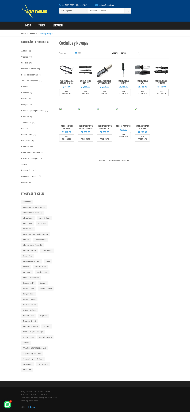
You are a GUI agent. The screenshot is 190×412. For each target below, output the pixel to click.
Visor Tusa (27, 370)
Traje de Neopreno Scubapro (33, 359)
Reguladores (26, 134)
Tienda (41, 25)
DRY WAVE (27, 272)
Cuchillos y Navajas (29, 158)
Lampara (43, 283)
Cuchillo (26, 267)
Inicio (28, 25)
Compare (75, 98)
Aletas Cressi (28, 218)
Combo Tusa (27, 256)
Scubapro (46, 326)
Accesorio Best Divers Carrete (34, 207)
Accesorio (27, 202)
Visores (24, 57)
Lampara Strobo (28, 294)
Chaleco (26, 240)
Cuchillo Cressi (40, 267)
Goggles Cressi (42, 272)
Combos (25, 116)
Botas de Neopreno (29, 75)
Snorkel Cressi (28, 337)
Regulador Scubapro (30, 326)
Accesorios (26, 122)
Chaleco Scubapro (29, 250)
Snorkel (24, 63)
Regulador (43, 316)
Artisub (31, 407)
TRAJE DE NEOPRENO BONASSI (34, 348)
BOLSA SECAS (28, 229)
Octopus (25, 104)
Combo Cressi (47, 250)
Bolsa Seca (42, 223)
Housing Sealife (29, 283)
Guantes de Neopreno (31, 278)
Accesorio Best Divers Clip (32, 213)
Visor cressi (27, 364)
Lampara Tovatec (29, 299)
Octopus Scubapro (29, 310)
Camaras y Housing (29, 176)
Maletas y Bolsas (28, 69)
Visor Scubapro (43, 364)
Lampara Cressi (29, 288)
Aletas (24, 51)
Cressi (48, 261)
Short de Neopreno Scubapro (33, 332)
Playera (24, 99)
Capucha (25, 92)
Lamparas (25, 140)
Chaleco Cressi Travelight (32, 245)
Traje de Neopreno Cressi (32, 353)
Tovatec (26, 343)
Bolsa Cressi (27, 223)
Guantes (24, 87)
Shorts (24, 164)
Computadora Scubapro (31, 261)
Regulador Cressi (29, 321)
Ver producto (66, 92)
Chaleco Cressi (40, 240)
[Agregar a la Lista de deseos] (71, 98)
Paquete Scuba (27, 170)
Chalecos (25, 146)
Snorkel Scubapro (45, 337)
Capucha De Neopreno (30, 152)
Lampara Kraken (46, 288)
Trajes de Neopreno (29, 81)
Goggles (24, 182)
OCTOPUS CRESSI (29, 305)
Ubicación (58, 25)
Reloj (23, 128)
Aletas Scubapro (44, 218)
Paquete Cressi (28, 316)
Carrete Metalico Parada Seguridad (35, 234)
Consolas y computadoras (32, 110)
